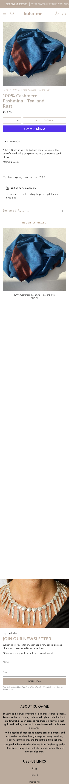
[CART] (64, 13)
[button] (12, 13)
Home (5, 89)
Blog (34, 768)
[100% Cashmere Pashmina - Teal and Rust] (34, 259)
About (34, 775)
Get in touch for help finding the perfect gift (28, 194)
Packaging (34, 781)
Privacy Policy (48, 687)
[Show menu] (4, 13)
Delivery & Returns (16, 211)
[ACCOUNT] (56, 13)
